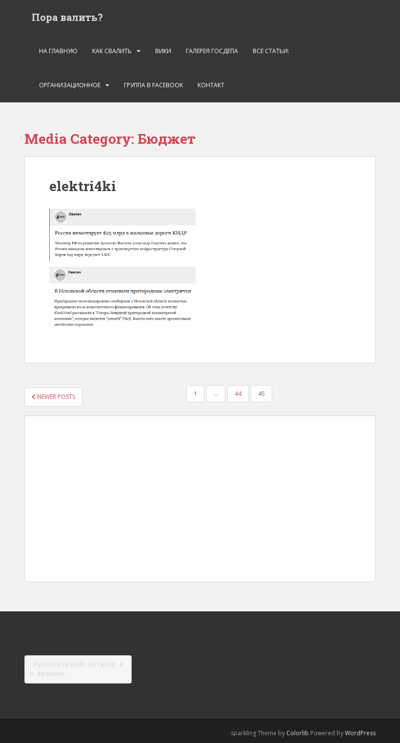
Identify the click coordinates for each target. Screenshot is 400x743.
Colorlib (297, 733)
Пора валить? (67, 17)
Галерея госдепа (212, 51)
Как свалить (112, 51)
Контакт (211, 85)
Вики (163, 51)
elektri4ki (82, 186)
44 (238, 394)
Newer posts (55, 396)
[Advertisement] (200, 498)
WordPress (360, 733)
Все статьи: (271, 51)
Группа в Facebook (153, 85)
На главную (58, 51)
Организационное (69, 85)
